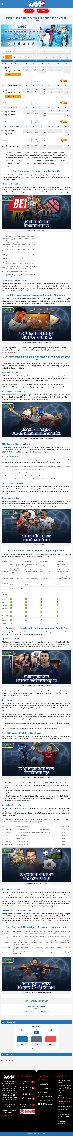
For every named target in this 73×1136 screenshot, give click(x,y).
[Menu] (2, 4)
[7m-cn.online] (36, 4)
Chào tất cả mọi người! (36, 1006)
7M (4, 1081)
